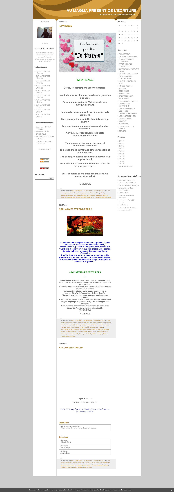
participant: (64, 451)
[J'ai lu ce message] (172, 490)
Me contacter (44, 21)
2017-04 (121, 164)
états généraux (81, 195)
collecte (102, 193)
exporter (83, 197)
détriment (99, 322)
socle (76, 334)
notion (62, 197)
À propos (45, 43)
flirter (95, 325)
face (67, 336)
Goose (38, 127)
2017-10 (121, 149)
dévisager (79, 465)
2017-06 (121, 159)
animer (96, 327)
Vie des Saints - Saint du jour (129, 185)
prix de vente (68, 197)
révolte (88, 197)
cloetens (39, 132)
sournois (100, 325)
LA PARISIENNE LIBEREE (128, 101)
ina (90, 462)
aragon (87, 462)
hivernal (78, 197)
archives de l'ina (99, 465)
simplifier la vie (75, 325)
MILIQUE (39, 136)
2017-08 (121, 154)
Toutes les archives (125, 166)
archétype (72, 329)
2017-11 (121, 146)
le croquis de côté (125, 210)
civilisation (86, 322)
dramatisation (84, 329)
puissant (105, 331)
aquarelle (80, 322)
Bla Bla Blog (123, 205)
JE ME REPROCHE (126, 96)
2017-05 (121, 161)
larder (94, 331)
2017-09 (121, 151)
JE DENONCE (124, 91)
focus (106, 465)
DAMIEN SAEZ (124, 66)
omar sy (73, 465)
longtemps (100, 331)
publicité (80, 467)
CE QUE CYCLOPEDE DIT (128, 56)
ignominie (82, 325)
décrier (105, 334)
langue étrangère (69, 334)
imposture (64, 327)
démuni (90, 331)
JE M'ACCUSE (124, 93)
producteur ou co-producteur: (70, 426)
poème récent (100, 462)
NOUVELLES (123, 124)
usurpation (107, 325)
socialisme (99, 329)
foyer (75, 195)
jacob (93, 462)
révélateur (76, 327)
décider (91, 327)
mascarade (91, 329)
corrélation (96, 193)
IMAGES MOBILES (126, 86)
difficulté (70, 195)
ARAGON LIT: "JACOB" (71, 348)
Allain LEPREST (124, 54)
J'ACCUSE (122, 88)
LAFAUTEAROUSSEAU (127, 183)
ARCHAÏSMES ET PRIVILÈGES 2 (75, 209)
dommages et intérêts (85, 334)
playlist (75, 467)
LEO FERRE (123, 111)
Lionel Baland (123, 193)
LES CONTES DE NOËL (127, 116)
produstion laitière (88, 193)
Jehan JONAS (124, 99)
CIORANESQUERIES (126, 59)
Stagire (38, 141)
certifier (82, 327)
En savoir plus (126, 490)
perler (62, 334)
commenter (64, 467)
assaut (63, 325)
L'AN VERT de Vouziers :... (128, 207)
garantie (67, 325)
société (87, 327)
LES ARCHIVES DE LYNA (128, 114)
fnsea (102, 197)
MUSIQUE (122, 121)
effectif (85, 331)
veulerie (101, 327)
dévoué (63, 331)
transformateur (91, 195)
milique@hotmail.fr (45, 149)
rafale (103, 329)
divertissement (87, 467)
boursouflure (64, 329)
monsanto (97, 197)
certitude (80, 331)
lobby (92, 197)
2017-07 (121, 156)
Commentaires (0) (98, 190)
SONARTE (122, 131)
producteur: (64, 446)
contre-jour (68, 465)
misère (94, 334)
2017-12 (121, 143)
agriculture (108, 197)
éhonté (77, 329)
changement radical (71, 331)
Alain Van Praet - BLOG (127, 180)
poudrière (70, 327)
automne (105, 195)
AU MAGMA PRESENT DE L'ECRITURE (101, 10)
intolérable (72, 336)
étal (74, 197)
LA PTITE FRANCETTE (127, 108)
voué (107, 329)
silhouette (107, 462)
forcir (92, 325)
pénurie (80, 193)
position (88, 325)
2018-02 (121, 141)
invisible (85, 465)
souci (104, 322)
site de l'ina (91, 465)
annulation (93, 322)
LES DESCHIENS (125, 119)
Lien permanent (87, 190)
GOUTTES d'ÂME (125, 79)
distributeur (99, 195)
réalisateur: (64, 440)
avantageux (64, 195)
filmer (62, 465)
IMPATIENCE (65, 26)
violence (108, 322)
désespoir (99, 334)
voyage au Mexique (42, 52)
